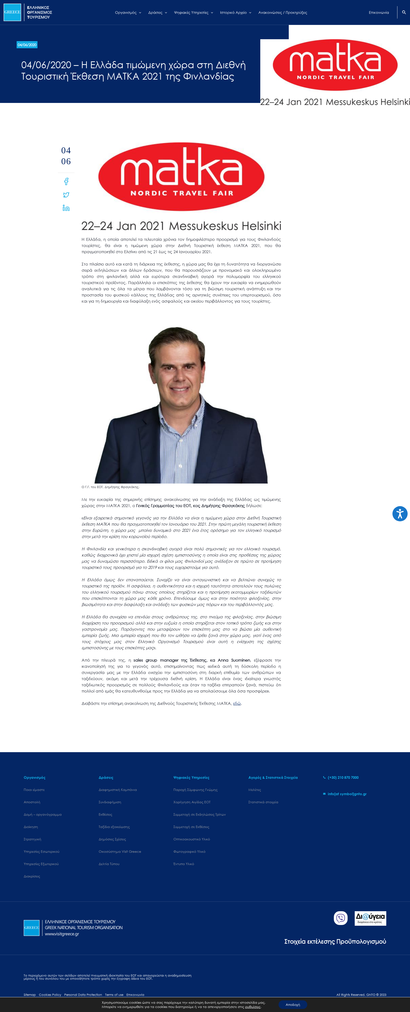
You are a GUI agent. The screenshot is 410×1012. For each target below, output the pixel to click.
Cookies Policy (50, 995)
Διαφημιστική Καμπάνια (118, 789)
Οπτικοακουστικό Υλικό (191, 839)
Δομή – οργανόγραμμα (43, 814)
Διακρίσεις (32, 876)
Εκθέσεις (105, 814)
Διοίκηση (31, 826)
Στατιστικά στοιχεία (263, 802)
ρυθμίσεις (253, 1007)
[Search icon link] (404, 12)
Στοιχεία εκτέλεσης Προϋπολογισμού (335, 941)
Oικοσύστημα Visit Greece (120, 851)
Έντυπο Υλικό (183, 864)
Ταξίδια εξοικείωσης (114, 826)
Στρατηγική (32, 839)
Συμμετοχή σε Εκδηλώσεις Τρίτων (199, 814)
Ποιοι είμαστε (34, 789)
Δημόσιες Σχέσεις (112, 839)
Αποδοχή (293, 1004)
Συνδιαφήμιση (110, 802)
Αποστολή (32, 802)
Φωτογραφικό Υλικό (189, 851)
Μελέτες (254, 789)
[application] (139, 12)
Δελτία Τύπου (109, 864)
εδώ (237, 703)
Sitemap (30, 995)
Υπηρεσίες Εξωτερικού (41, 864)
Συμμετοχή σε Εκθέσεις (191, 826)
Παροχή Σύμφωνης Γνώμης (195, 789)
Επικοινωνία (135, 995)
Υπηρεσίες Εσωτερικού (41, 851)
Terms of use (114, 995)
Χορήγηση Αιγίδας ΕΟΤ (191, 802)
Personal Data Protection (83, 995)
